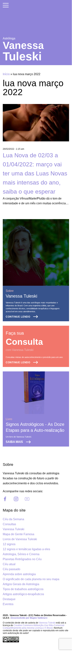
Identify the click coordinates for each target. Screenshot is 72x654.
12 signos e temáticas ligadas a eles (26, 549)
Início (6, 74)
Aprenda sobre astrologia (19, 574)
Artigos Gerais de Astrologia (21, 584)
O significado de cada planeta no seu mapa (31, 579)
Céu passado (11, 569)
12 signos (9, 544)
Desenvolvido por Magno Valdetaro (29, 618)
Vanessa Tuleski (21, 296)
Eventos (8, 604)
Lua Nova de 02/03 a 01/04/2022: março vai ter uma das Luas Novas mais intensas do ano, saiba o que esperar (35, 173)
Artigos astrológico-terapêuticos (23, 594)
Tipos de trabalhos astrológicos (23, 589)
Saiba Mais (14, 441)
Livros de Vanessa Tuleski (20, 539)
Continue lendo (18, 316)
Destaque (9, 599)
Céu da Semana (13, 519)
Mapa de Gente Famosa (18, 534)
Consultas (9, 524)
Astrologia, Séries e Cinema (21, 554)
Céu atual (9, 564)
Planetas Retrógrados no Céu (22, 559)
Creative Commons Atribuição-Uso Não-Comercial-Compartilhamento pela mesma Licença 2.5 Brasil (34, 626)
